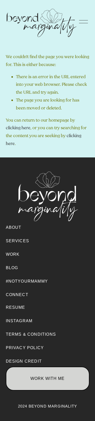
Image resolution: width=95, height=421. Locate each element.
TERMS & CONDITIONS (31, 334)
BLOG (12, 268)
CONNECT (17, 295)
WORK (13, 254)
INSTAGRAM (19, 321)
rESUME (15, 307)
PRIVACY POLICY (25, 348)
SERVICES (17, 241)
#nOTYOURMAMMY (27, 281)
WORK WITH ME (47, 378)
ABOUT (14, 227)
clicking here (18, 128)
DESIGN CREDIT (24, 361)
